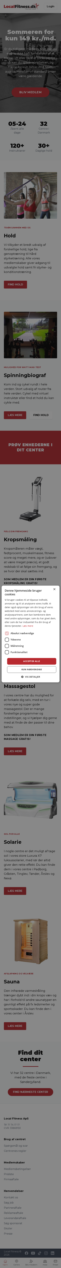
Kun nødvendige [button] (31, 669)
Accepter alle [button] (31, 661)
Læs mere (28, 626)
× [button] (54, 589)
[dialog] (30, 634)
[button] (30, 676)
